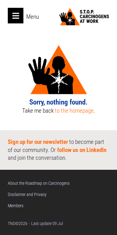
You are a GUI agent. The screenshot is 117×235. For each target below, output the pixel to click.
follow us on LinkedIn (81, 150)
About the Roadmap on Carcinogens (39, 183)
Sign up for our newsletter (38, 141)
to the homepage (74, 110)
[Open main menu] (15, 15)
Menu (32, 16)
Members (15, 205)
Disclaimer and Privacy (27, 194)
